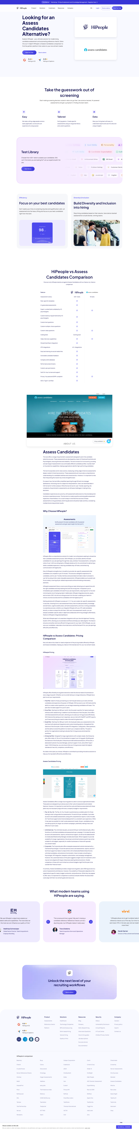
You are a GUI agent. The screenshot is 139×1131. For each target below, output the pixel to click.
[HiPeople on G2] (23, 1024)
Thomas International (70, 1106)
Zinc (88, 1115)
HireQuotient (67, 1073)
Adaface (42, 1081)
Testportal (43, 1106)
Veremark (113, 1106)
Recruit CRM (90, 1090)
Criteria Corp (91, 1064)
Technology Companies (66, 1024)
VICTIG (65, 1110)
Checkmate (113, 1060)
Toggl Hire (90, 1106)
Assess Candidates (115, 1081)
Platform (46, 1028)
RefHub (66, 1094)
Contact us (117, 1031)
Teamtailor (43, 1102)
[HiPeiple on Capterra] (25, 1031)
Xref (65, 1115)
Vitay (111, 1110)
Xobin (41, 1115)
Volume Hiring (64, 1035)
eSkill (65, 1069)
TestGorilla (90, 1102)
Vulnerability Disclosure (102, 1024)
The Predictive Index (46, 1090)
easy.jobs (42, 1085)
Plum (18, 1090)
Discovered (43, 1069)
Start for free (117, 8)
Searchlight (113, 1094)
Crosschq (113, 1064)
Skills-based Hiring (65, 1031)
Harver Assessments (116, 1069)
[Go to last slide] (48, 922)
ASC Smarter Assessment (94, 1081)
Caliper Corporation (69, 1060)
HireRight (90, 1073)
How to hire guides (83, 1035)
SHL (18, 1098)
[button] (34, 8)
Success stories (83, 1042)
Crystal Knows (21, 1069)
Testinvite (113, 1102)
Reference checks (49, 1024)
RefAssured (20, 1094)
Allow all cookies (124, 1127)
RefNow (89, 1094)
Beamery (19, 1060)
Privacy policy (118, 1024)
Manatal (112, 1077)
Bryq (41, 1060)
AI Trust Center (100, 1031)
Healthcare (63, 1021)
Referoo (42, 1094)
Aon (65, 1081)
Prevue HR (67, 1090)
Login (97, 8)
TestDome (66, 1102)
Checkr (19, 1064)
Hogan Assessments (46, 1077)
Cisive (42, 1064)
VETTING (42, 1110)
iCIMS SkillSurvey (45, 1098)
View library (28, 169)
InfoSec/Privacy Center (102, 1035)
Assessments (48, 1021)
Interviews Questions (84, 1031)
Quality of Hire (64, 1038)
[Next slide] (91, 922)
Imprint (116, 1028)
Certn (88, 1060)
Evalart (66, 1085)
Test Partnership (21, 1106)
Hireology (43, 1073)
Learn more (87, 1128)
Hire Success (114, 1073)
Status (98, 1021)
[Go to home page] (24, 1017)
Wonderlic (20, 1115)
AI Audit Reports (100, 1028)
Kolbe (65, 1077)
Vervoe (19, 1110)
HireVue (19, 1077)
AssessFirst (20, 1085)
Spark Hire (90, 1098)
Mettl (18, 1081)
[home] (22, 8)
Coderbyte (67, 1064)
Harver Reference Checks (24, 1073)
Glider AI (89, 1069)
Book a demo (106, 8)
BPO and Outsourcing (66, 1028)
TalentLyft (113, 1098)
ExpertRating (91, 1085)
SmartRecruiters (68, 1098)
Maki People (90, 1077)
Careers (116, 1021)
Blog (79, 1021)
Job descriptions (83, 1038)
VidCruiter (90, 1110)
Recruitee (113, 1090)
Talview (19, 1102)
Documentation (82, 1045)
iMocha (112, 1085)
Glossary (80, 1024)
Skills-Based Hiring (83, 1028)
